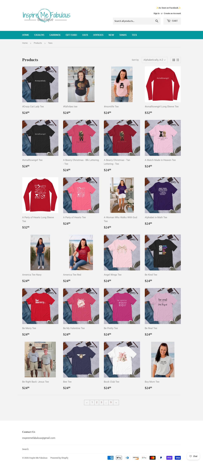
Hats (85, 35)
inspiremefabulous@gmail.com (38, 438)
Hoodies (98, 35)
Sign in (157, 13)
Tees (134, 35)
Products (38, 43)
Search (25, 449)
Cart (174, 20)
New (111, 35)
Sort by (135, 60)
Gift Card (71, 35)
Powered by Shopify (59, 458)
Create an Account (172, 13)
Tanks (123, 35)
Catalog (39, 35)
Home (25, 35)
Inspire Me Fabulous (38, 458)
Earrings (54, 35)
